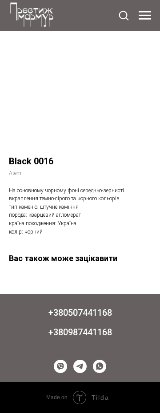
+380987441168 (80, 332)
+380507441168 (80, 312)
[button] (123, 15)
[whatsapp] (99, 366)
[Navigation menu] (145, 15)
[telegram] (80, 366)
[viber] (60, 366)
